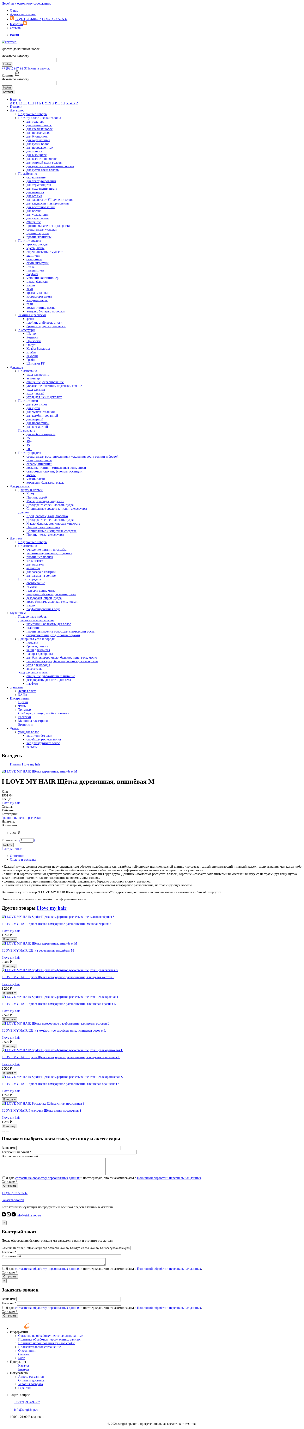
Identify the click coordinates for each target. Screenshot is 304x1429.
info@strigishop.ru (28, 1215)
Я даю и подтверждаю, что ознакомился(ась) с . (104, 1178)
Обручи (31, 345)
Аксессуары (26, 330)
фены (30, 318)
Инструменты (20, 698)
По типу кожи (28, 400)
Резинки (32, 337)
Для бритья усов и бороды (36, 639)
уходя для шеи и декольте (44, 397)
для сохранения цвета (41, 188)
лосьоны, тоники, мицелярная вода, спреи (56, 467)
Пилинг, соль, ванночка (43, 527)
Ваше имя (9, 1147)
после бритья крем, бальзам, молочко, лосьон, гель (62, 661)
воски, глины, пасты (40, 307)
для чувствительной (40, 412)
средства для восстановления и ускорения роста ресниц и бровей (72, 456)
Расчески (24, 717)
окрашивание (35, 177)
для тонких (34, 151)
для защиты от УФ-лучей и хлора (49, 199)
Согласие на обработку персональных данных (50, 1335)
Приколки (33, 341)
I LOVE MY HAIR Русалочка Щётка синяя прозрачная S (41, 1110)
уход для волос (28, 732)
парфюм (32, 274)
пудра (30, 266)
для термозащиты (38, 185)
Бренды (15, 99)
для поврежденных (39, 147)
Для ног (23, 512)
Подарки (16, 106)
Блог (21, 1358)
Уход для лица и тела (33, 672)
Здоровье (16, 687)
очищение (33, 222)
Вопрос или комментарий (20, 1156)
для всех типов (37, 404)
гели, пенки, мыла (39, 460)
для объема (34, 196)
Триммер (24, 709)
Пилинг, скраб (36, 497)
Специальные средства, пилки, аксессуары (56, 508)
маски (30, 285)
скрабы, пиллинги (39, 464)
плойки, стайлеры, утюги (44, 322)
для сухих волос (37, 144)
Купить (7, 844)
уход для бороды (38, 665)
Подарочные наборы (32, 114)
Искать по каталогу (15, 56)
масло (30, 605)
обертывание (35, 583)
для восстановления (40, 207)
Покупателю (19, 1373)
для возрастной (37, 426)
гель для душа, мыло (40, 590)
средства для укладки (41, 229)
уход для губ (35, 393)
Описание (17, 855)
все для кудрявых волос (43, 743)
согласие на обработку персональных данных (47, 1178)
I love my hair (11, 803)
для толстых (35, 121)
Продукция (18, 1361)
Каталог (8, 91)
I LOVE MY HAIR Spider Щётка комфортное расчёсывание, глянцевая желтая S (58, 977)
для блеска (33, 211)
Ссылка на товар (13, 1248)
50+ (29, 449)
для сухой (33, 408)
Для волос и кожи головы (36, 620)
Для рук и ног (20, 486)
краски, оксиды (37, 244)
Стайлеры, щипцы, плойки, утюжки (43, 713)
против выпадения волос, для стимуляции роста (60, 631)
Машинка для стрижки (34, 720)
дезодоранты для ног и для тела (48, 680)
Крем (30, 493)
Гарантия (24, 1388)
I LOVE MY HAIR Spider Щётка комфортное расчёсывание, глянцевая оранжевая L (61, 1057)
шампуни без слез (38, 735)
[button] (3, 1131)
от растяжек (34, 560)
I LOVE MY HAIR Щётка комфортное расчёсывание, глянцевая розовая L (54, 1030)
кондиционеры (37, 300)
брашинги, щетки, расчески (46, 326)
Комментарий (11, 1256)
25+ (29, 438)
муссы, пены (35, 248)
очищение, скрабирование (45, 382)
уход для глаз (35, 389)
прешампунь (35, 270)
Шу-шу (31, 333)
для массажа (35, 564)
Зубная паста (27, 691)
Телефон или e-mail (16, 1152)
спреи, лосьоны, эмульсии (44, 252)
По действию (27, 173)
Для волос (17, 110)
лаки (29, 289)
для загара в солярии (41, 572)
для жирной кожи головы (44, 162)
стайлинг (32, 627)
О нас (14, 10)
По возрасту (26, 430)
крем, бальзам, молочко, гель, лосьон (52, 601)
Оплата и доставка (23, 859)
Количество (10, 840)
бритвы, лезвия (37, 646)
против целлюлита (39, 557)
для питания (35, 192)
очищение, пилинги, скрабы (46, 549)
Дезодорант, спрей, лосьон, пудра (50, 505)
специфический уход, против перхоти (53, 635)
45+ (29, 445)
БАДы (22, 694)
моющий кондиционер (42, 278)
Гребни (31, 359)
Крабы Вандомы (38, 348)
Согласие (9, 1181)
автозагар (33, 378)
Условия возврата (30, 1384)
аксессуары (34, 668)
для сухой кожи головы (42, 170)
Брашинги (25, 724)
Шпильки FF (35, 363)
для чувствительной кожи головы (50, 166)
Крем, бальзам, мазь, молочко (47, 516)
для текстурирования (41, 181)
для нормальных (38, 132)
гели (29, 304)
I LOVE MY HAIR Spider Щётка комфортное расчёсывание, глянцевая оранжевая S (61, 1084)
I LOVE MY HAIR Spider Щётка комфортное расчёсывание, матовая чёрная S (56, 924)
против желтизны (38, 237)
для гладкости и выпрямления (47, 203)
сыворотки (34, 259)
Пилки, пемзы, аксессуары (45, 534)
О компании (27, 1350)
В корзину (9, 939)
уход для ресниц (37, 374)
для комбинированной (42, 415)
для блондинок (37, 136)
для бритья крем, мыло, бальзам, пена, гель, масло (61, 657)
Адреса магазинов (23, 14)
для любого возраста (40, 434)
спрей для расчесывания (43, 739)
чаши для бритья (38, 650)
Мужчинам (18, 613)
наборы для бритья (39, 653)
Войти (14, 35)
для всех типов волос (41, 158)
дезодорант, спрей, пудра (44, 598)
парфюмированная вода (43, 609)
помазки (32, 642)
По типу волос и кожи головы (39, 118)
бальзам (31, 747)
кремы (31, 475)
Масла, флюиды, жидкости (45, 501)
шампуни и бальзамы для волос (48, 624)
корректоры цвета (39, 296)
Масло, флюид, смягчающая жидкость (53, 523)
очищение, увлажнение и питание (50, 676)
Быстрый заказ (12, 848)
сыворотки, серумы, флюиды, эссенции (54, 471)
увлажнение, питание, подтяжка (49, 553)
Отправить (10, 1185)
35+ (29, 441)
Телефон (9, 1252)
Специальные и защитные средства (51, 531)
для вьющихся (36, 155)
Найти (7, 64)
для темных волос (39, 125)
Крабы (31, 352)
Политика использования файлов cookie (46, 1343)
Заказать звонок (39, 68)
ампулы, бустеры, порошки (45, 311)
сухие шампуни (37, 263)
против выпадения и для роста (48, 225)
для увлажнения (37, 214)
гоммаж (31, 586)
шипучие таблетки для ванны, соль (51, 594)
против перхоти (37, 233)
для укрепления (37, 218)
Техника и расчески (32, 315)
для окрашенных (38, 140)
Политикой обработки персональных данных (169, 1178)
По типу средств (30, 240)
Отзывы (15, 28)
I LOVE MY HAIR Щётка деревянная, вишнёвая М (38, 950)
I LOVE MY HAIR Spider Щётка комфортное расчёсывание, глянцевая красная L (59, 1004)
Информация (19, 1332)
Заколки (32, 356)
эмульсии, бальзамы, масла (45, 482)
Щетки (23, 702)
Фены (22, 706)
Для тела (16, 538)
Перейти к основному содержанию (26, 3)
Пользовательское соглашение (39, 1347)
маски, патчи (35, 479)
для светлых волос (39, 129)
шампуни (33, 255)
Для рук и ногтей (30, 490)
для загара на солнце (41, 575)
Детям (14, 728)
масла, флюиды (37, 281)
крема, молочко (37, 292)
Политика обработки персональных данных (49, 1339)
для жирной (34, 419)
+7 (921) (15, 68)
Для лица (16, 367)
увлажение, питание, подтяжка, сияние (54, 385)
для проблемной (37, 423)
